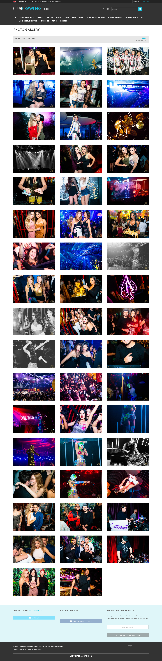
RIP (142, 17)
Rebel (144, 38)
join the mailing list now (129, 635)
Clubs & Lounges (26, 17)
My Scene (44, 21)
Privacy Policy (58, 646)
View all (35, 618)
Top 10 (54, 21)
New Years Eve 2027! (74, 17)
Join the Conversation (82, 621)
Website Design (19, 649)
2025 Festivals (131, 17)
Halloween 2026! (54, 17)
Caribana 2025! (115, 17)
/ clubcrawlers (35, 611)
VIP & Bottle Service (28, 21)
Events (40, 17)
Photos (63, 21)
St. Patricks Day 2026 (96, 17)
